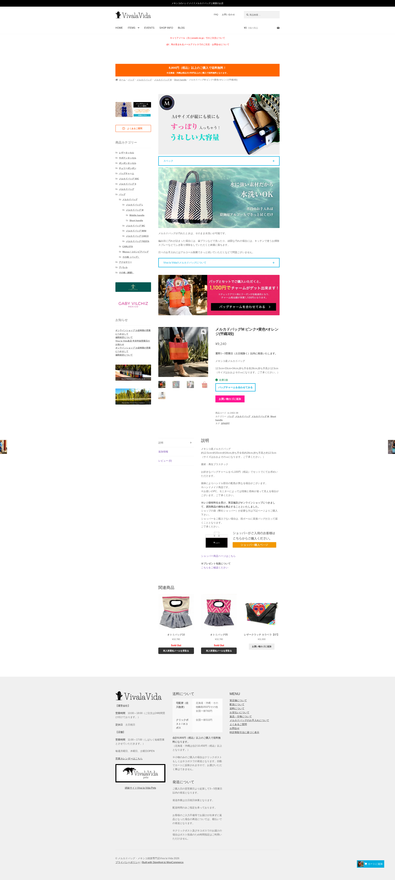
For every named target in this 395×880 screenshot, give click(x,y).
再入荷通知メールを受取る (176, 650)
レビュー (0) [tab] (165, 460)
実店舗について (238, 700)
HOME (119, 28)
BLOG (181, 28)
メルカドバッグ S (127, 184)
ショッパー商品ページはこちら (218, 556)
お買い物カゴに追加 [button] (261, 646)
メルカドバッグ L (134, 205)
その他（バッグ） (131, 257)
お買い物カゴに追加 (230, 398)
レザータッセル (126, 152)
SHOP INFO (166, 28)
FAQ (216, 14)
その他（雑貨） (126, 272)
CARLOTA (127, 246)
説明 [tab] (160, 442)
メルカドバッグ (144, 79)
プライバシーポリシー (127, 862)
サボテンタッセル (127, 158)
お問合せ (234, 728)
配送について (237, 704)
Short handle (180, 79)
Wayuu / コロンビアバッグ (135, 252)
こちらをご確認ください (214, 567)
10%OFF (225, 423)
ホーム (122, 79)
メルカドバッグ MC (135, 225)
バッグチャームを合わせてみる (235, 387)
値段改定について (124, 337)
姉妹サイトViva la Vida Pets (140, 788)
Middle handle (136, 215)
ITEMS (131, 28)
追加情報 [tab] (163, 451)
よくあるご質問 (238, 724)
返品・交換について (241, 716)
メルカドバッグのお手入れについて (249, 720)
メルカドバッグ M (163, 79)
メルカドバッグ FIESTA (137, 241)
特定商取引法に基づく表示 (244, 732)
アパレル (123, 267)
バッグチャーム (126, 173)
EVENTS (149, 28)
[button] (219, 161)
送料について (237, 708)
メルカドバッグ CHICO (137, 236)
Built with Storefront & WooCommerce (162, 862)
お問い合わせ (228, 14)
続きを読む (176, 646)
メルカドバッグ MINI (136, 231)
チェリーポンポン (127, 168)
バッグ (131, 79)
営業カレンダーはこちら (129, 758)
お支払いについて (239, 712)
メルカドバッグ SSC (129, 178)
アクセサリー (125, 262)
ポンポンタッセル (127, 163)
